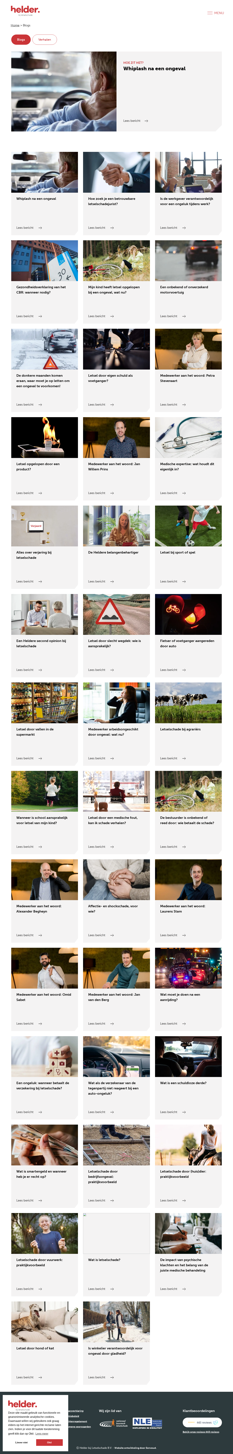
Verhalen (44, 39)
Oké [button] (49, 1442)
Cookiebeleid (71, 1416)
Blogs (21, 39)
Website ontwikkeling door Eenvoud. (135, 1448)
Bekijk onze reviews (201, 1432)
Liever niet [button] (21, 1442)
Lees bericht (132, 121)
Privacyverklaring (73, 1410)
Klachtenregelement (75, 1421)
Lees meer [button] (41, 1433)
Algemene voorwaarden (77, 1426)
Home (15, 25)
